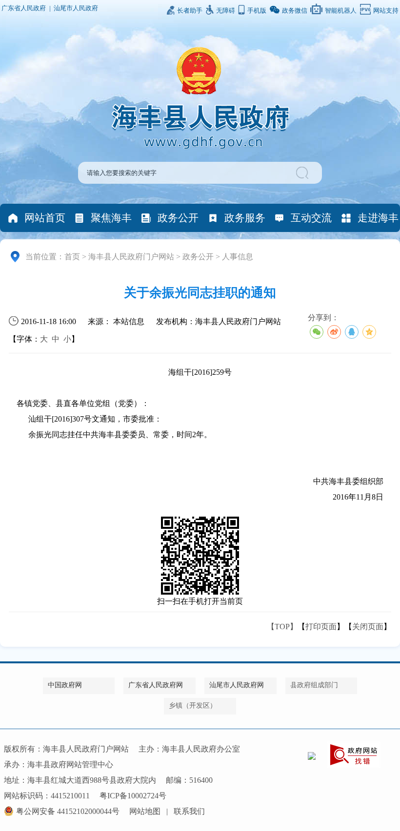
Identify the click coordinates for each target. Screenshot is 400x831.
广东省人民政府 (23, 8)
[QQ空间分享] (369, 332)
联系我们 (189, 811)
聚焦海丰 (111, 217)
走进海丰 (378, 217)
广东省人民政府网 (155, 685)
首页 (72, 256)
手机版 (256, 10)
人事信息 (237, 256)
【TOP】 (282, 626)
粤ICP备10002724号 (133, 796)
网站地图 (144, 811)
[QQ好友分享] (352, 332)
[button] (303, 173)
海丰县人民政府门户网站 (131, 256)
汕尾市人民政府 (76, 8)
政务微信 (294, 10)
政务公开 (178, 217)
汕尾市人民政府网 (236, 685)
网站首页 (44, 217)
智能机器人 (341, 10)
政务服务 (244, 217)
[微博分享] (334, 332)
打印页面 (321, 626)
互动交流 (311, 217)
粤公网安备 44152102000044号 (68, 811)
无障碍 (225, 10)
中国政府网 (65, 685)
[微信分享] (316, 332)
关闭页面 (367, 626)
